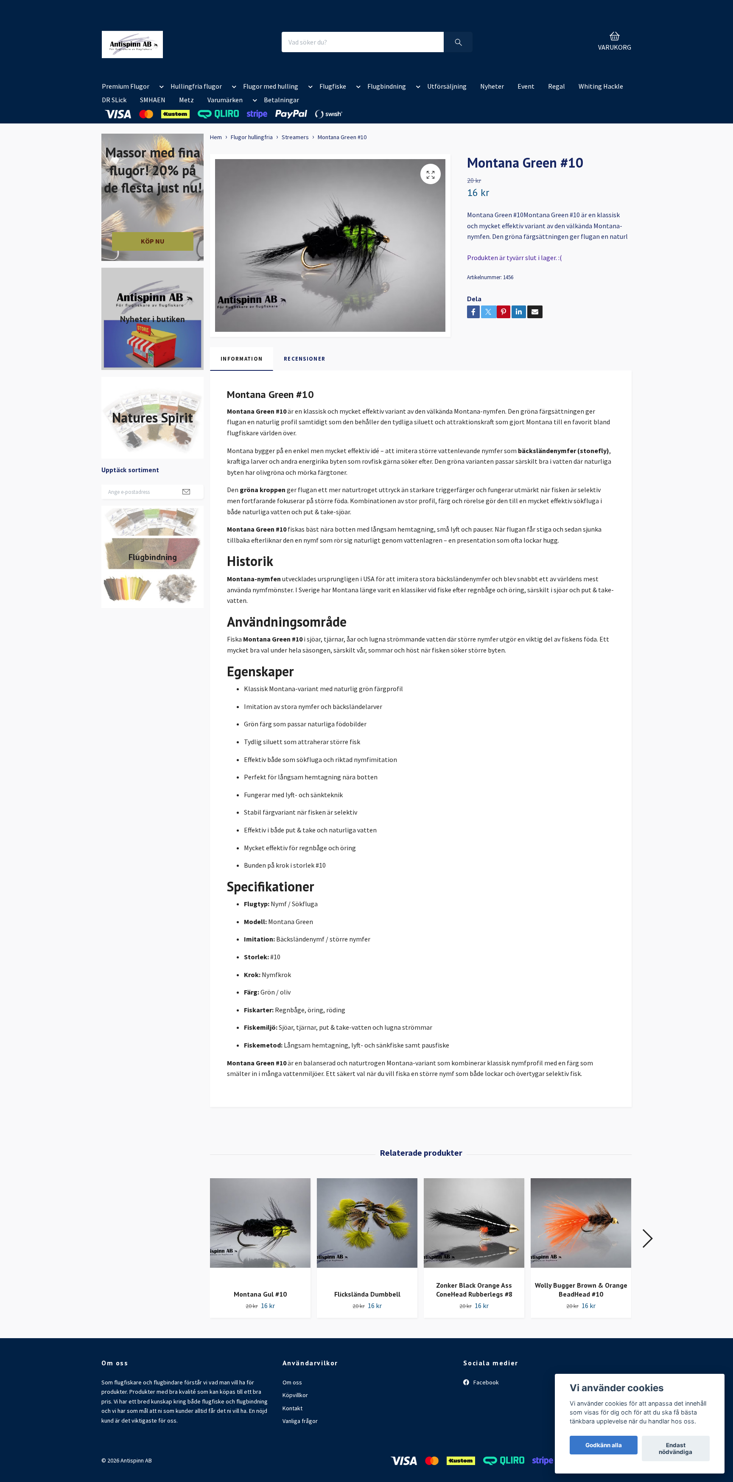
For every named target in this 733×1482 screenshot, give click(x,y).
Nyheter (492, 86)
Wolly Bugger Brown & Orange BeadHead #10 (581, 1289)
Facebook (485, 1382)
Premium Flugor (125, 86)
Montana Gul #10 (260, 1294)
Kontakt (292, 1408)
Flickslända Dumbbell (367, 1294)
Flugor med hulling (270, 86)
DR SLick (114, 99)
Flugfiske (332, 86)
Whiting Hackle (601, 86)
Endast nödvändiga (675, 1448)
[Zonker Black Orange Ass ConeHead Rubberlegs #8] (474, 1226)
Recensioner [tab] (304, 358)
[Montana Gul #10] (260, 1230)
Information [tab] (242, 358)
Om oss (292, 1382)
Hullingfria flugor (196, 86)
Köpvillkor (295, 1395)
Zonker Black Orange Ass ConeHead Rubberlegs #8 (474, 1289)
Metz (186, 99)
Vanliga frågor (300, 1421)
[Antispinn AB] (132, 42)
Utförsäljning (447, 86)
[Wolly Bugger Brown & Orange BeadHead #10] (581, 1226)
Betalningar (281, 99)
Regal (556, 86)
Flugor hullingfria (252, 137)
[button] (160, 88)
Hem (216, 137)
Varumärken (225, 99)
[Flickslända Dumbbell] (367, 1230)
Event (526, 86)
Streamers (295, 137)
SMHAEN (152, 99)
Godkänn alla (603, 1445)
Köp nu (153, 241)
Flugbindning (386, 86)
